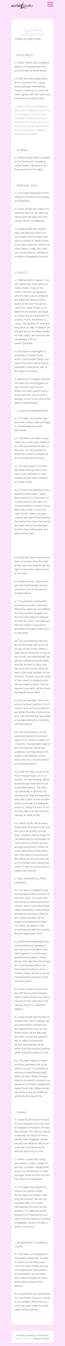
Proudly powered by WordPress (33, 1335)
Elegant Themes (42, 1338)
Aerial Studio (26, 7)
